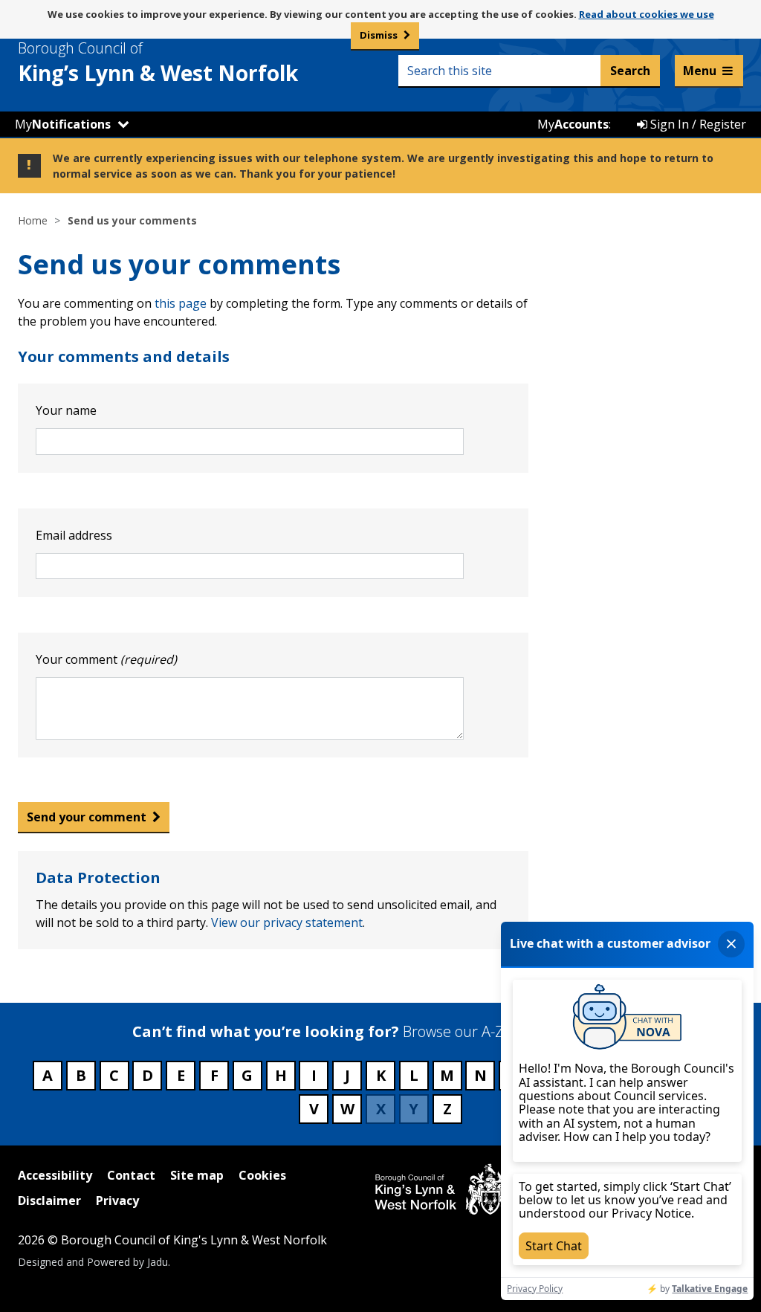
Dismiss (379, 35)
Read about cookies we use (646, 14)
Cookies (262, 1175)
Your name (66, 410)
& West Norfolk (158, 62)
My (63, 124)
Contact (131, 1175)
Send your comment (86, 817)
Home (33, 220)
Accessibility (55, 1175)
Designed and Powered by (93, 1262)
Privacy (117, 1200)
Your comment (106, 659)
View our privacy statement (287, 922)
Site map (197, 1175)
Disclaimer (49, 1200)
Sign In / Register (696, 124)
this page (181, 303)
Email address (74, 535)
